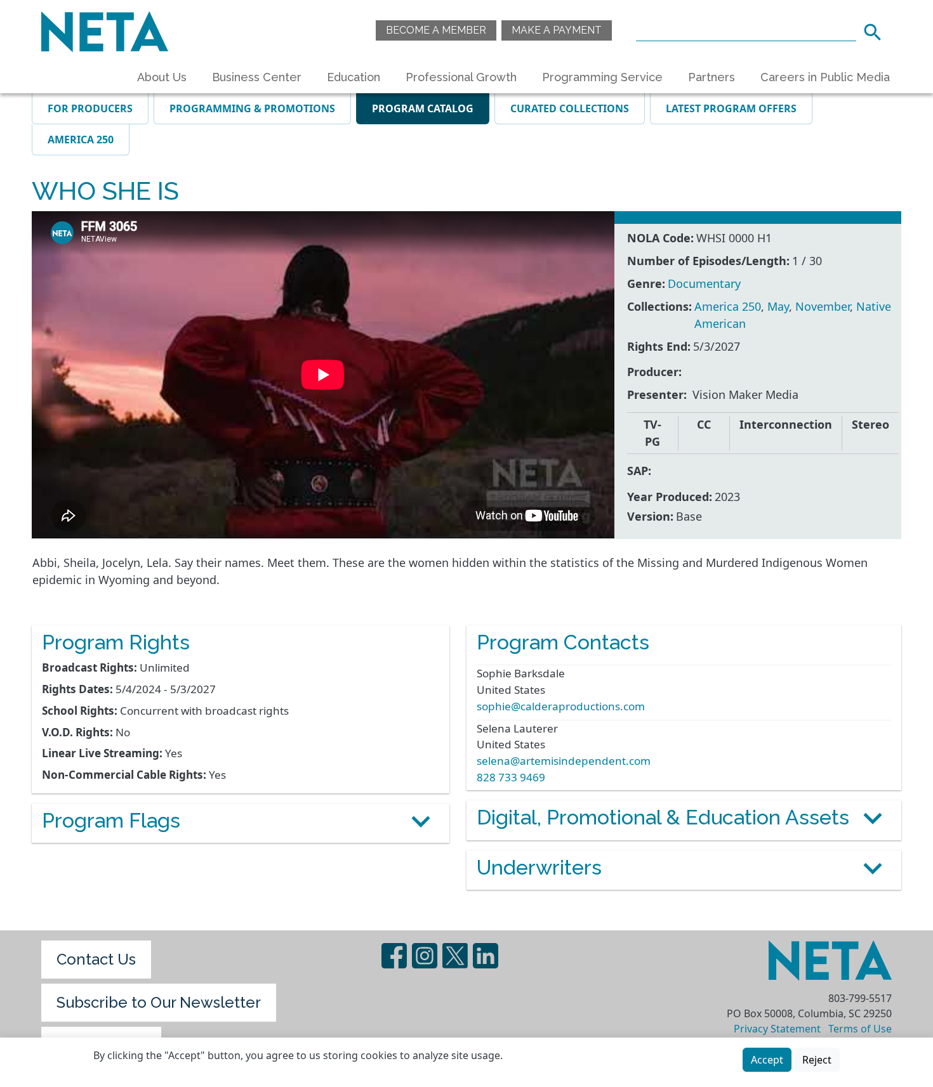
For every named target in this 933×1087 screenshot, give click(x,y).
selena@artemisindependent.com (564, 760)
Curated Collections (569, 108)
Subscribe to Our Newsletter (158, 1002)
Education (353, 77)
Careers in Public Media (825, 77)
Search (876, 30)
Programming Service (602, 77)
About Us (162, 77)
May (778, 306)
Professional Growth (461, 77)
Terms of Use (860, 1029)
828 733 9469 (511, 777)
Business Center (256, 77)
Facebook (394, 955)
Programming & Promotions (252, 108)
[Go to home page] (104, 30)
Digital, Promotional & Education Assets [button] (663, 817)
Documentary (704, 283)
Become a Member (436, 30)
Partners (711, 77)
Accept (767, 1060)
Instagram (424, 955)
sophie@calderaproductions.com (561, 706)
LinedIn (485, 955)
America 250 (81, 139)
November (822, 306)
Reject (816, 1060)
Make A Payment (557, 30)
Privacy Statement (777, 1029)
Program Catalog (422, 108)
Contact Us (96, 959)
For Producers (90, 108)
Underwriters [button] (539, 867)
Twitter (455, 955)
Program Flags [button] (111, 820)
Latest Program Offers (731, 108)
